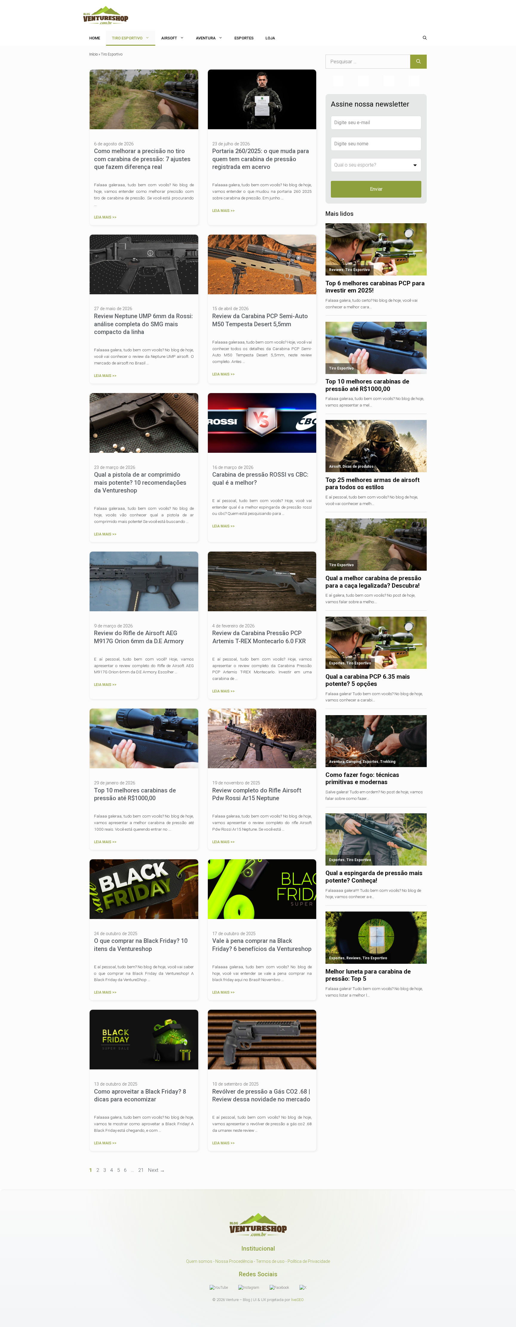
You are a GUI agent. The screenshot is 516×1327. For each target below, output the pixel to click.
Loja (270, 38)
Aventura (206, 38)
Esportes (244, 38)
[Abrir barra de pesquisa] (425, 38)
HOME (94, 38)
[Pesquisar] (418, 62)
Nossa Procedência (234, 1261)
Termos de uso (270, 1261)
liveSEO (297, 1299)
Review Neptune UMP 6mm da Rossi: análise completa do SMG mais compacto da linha (143, 323)
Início (93, 54)
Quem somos (199, 1261)
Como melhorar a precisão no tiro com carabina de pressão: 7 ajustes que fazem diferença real (142, 158)
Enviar (376, 189)
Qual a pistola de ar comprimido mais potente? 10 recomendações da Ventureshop (140, 482)
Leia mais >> (105, 217)
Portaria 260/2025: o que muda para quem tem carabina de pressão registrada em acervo (260, 158)
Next (156, 1170)
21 (141, 1170)
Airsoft (169, 38)
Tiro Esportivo (127, 38)
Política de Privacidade (309, 1261)
